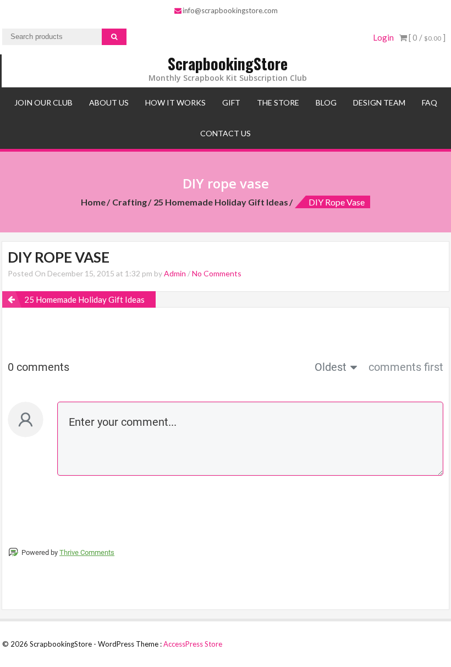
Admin (175, 273)
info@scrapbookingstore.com (230, 10)
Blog (326, 102)
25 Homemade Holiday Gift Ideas (220, 202)
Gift (231, 102)
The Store (278, 102)
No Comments (216, 273)
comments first (406, 367)
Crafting (129, 202)
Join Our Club (43, 102)
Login (383, 37)
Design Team (379, 102)
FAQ (429, 102)
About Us (109, 102)
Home (93, 202)
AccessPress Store (192, 644)
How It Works (175, 102)
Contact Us (225, 133)
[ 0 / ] (426, 37)
